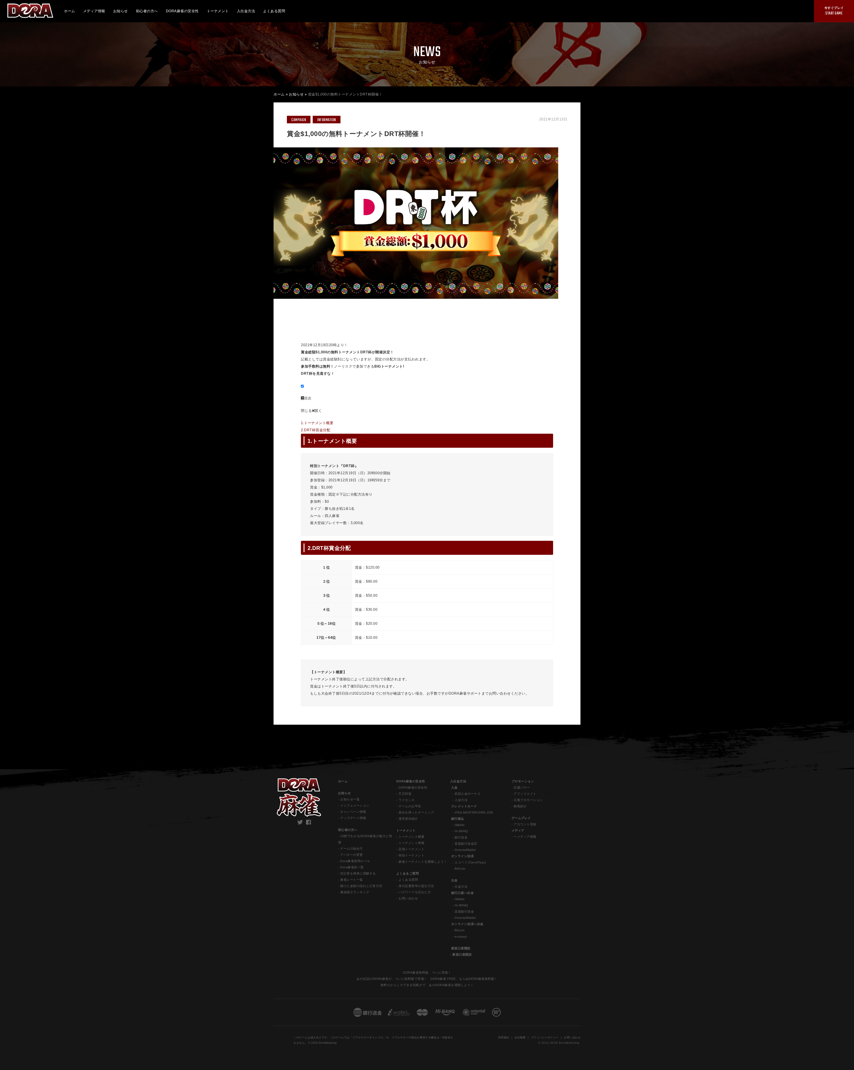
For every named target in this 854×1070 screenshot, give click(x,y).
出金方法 (461, 886)
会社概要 (520, 1037)
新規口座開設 (461, 948)
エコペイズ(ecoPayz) (470, 862)
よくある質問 (408, 879)
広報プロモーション (528, 800)
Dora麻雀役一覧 (352, 867)
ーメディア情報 (525, 836)
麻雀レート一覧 (351, 879)
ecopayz (461, 936)
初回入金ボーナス (467, 793)
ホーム (69, 11)
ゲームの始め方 (351, 848)
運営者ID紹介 (408, 818)
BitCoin (460, 868)
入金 (454, 787)
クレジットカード (464, 806)
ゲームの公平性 (410, 806)
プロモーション (523, 781)
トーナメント (406, 830)
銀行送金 (461, 837)
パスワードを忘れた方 (415, 892)
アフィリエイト (525, 793)
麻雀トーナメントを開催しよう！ (423, 861)
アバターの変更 (351, 854)
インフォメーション (354, 805)
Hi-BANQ (461, 831)
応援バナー (522, 787)
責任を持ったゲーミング (416, 812)
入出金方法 (458, 781)
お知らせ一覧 (350, 799)
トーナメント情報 (411, 843)
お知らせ (296, 94)
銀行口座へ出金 (462, 893)
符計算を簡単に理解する (358, 873)
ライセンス (407, 800)
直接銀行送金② (466, 843)
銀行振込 (457, 818)
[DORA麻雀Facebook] (308, 822)
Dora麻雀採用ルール (355, 861)
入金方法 (461, 800)
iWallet (460, 825)
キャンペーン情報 (353, 812)
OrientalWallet (465, 850)
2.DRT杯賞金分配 (315, 430)
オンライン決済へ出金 (467, 924)
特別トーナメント (411, 855)
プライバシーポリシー (545, 1037)
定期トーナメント (411, 849)
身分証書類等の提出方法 (416, 886)
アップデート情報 (353, 818)
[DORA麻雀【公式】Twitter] (300, 822)
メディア (518, 830)
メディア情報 (94, 11)
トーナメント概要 (411, 836)
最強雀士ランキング (354, 892)
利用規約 (503, 1037)
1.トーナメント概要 (317, 423)
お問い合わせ (408, 898)
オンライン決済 (462, 856)
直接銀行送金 (464, 911)
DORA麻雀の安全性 (410, 781)
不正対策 (405, 793)
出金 (454, 880)
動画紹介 (520, 806)
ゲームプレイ (521, 818)
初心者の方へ (347, 830)
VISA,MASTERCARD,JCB (474, 812)
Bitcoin (460, 930)
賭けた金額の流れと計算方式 (361, 886)
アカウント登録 (525, 824)
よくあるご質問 (407, 873)
